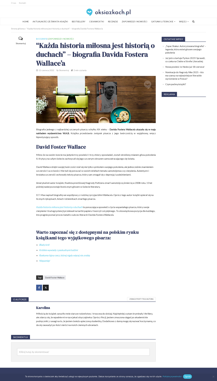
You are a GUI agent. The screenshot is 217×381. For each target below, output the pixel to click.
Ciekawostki (96, 21)
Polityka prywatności (172, 376)
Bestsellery (78, 21)
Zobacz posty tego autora (141, 299)
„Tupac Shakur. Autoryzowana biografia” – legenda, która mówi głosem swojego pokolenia (185, 49)
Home (26, 21)
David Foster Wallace (54, 277)
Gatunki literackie (162, 21)
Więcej (183, 21)
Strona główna (18, 28)
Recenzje (113, 21)
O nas (13, 3)
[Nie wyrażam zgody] (213, 376)
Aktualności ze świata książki (50, 21)
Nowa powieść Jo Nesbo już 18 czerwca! (184, 66)
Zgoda (187, 376)
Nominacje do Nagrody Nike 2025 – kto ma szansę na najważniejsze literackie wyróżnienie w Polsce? (184, 75)
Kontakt (22, 3)
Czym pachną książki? (175, 84)
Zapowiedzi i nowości (134, 21)
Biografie (41, 39)
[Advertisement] (184, 144)
